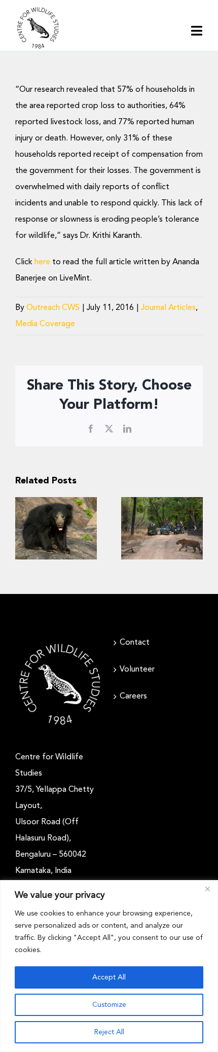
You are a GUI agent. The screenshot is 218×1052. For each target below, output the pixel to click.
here (42, 262)
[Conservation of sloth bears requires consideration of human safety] (56, 528)
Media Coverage (45, 324)
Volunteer (137, 669)
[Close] (207, 889)
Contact (135, 643)
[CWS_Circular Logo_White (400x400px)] (59, 644)
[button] (22, 528)
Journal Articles (168, 308)
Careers (133, 696)
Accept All (109, 977)
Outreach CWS (53, 308)
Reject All (109, 1032)
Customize (109, 1004)
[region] (109, 966)
